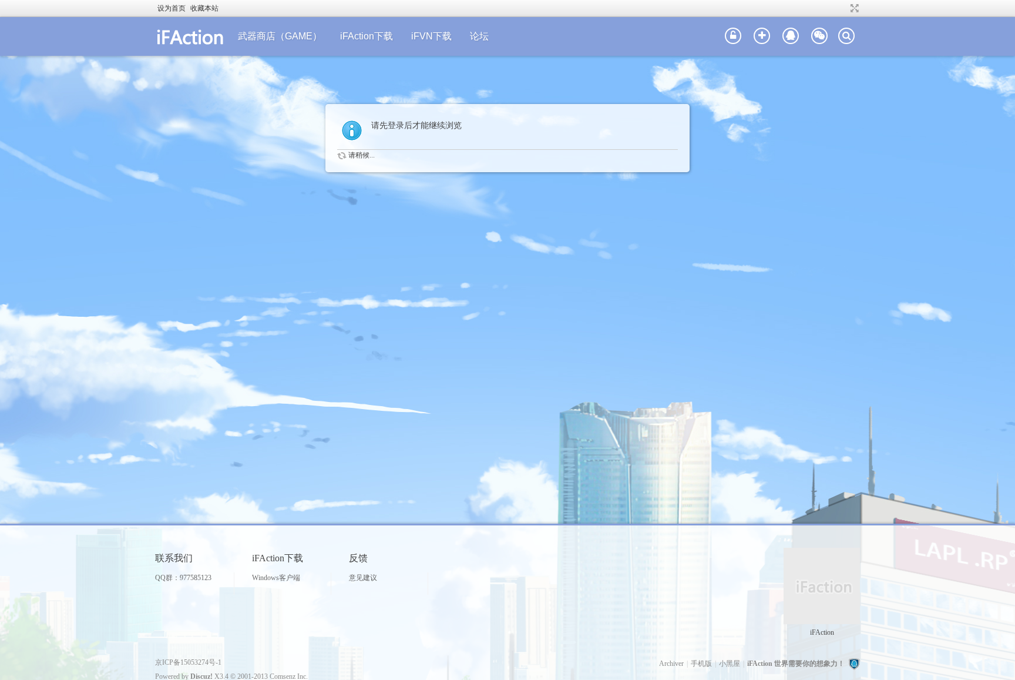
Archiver (671, 663)
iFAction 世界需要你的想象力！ (796, 663)
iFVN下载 (431, 36)
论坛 (479, 36)
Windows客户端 (276, 578)
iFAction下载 (366, 36)
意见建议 (363, 578)
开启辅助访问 (843, 8)
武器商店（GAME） (280, 36)
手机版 (701, 663)
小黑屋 (729, 663)
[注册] (761, 36)
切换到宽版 (853, 8)
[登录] (733, 36)
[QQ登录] (790, 36)
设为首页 (171, 8)
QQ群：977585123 (183, 578)
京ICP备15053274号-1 (188, 662)
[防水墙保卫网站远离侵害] (854, 663)
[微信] (819, 36)
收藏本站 (204, 8)
